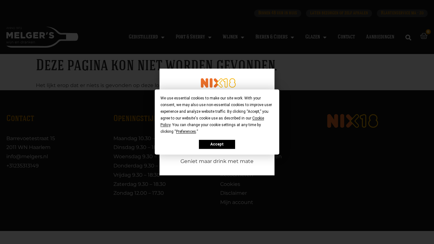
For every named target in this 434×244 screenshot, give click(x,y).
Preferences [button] (186, 131)
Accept (217, 144)
